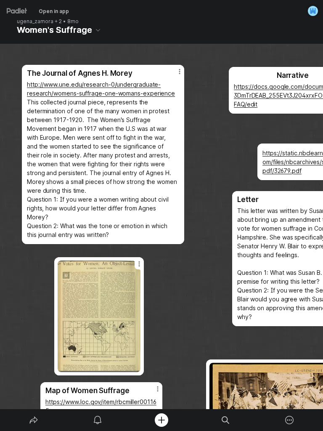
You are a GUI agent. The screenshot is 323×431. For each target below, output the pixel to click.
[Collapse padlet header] (98, 29)
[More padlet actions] (289, 420)
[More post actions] (174, 75)
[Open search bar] (225, 420)
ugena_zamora (35, 21)
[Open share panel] (33, 420)
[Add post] (161, 420)
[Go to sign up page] (313, 11)
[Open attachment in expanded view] (99, 316)
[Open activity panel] (97, 420)
